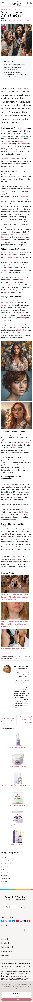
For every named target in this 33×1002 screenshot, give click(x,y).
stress (3, 305)
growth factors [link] (16, 447)
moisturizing (24, 280)
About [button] (3, 939)
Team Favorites (6, 878)
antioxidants (25, 169)
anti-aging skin (14, 556)
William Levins (25, 20)
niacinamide (15, 445)
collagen (4, 270)
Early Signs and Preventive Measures (14, 64)
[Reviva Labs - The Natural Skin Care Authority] (16, 3)
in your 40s (12, 257)
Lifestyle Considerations (11, 69)
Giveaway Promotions (8, 861)
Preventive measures (9, 158)
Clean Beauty (5, 858)
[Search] (28, 3)
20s (6, 534)
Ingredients (5, 867)
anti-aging (14, 658)
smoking (23, 318)
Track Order (11, 932)
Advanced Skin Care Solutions (12, 72)
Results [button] (4, 943)
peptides (25, 270)
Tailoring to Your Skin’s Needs (12, 67)
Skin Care (18, 9)
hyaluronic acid (25, 442)
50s (19, 257)
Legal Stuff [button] (5, 955)
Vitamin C (12, 285)
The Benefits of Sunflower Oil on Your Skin (26, 719)
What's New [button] (6, 947)
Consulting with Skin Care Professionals (15, 74)
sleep (8, 305)
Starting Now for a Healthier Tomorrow (15, 77)
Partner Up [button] (5, 951)
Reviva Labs (11, 9)
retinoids (4, 272)
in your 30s (10, 255)
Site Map (3, 932)
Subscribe (24, 907)
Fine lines (8, 141)
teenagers (20, 186)
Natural (4, 9)
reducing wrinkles (22, 507)
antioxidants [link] (5, 310)
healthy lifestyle (23, 330)
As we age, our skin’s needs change (13, 252)
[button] (2, 3)
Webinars (4, 881)
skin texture (23, 144)
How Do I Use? (6, 864)
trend (11, 194)
